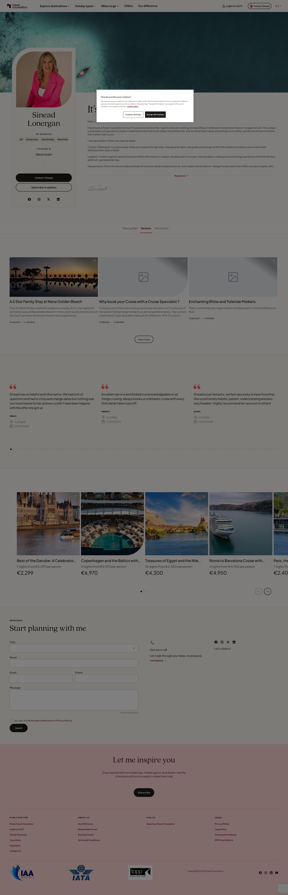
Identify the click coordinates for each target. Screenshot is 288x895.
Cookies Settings (133, 114)
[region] (145, 106)
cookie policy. (133, 106)
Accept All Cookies (155, 114)
